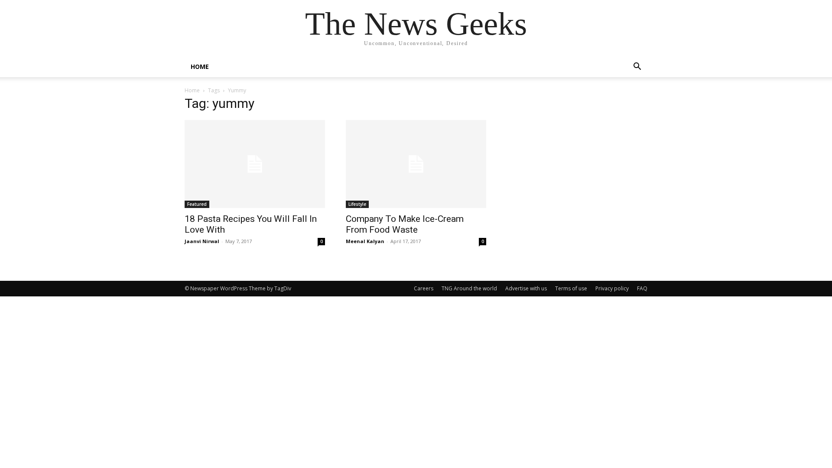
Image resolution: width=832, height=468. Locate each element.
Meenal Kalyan (365, 241)
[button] (637, 67)
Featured (197, 204)
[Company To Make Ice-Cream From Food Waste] (416, 164)
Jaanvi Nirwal (202, 241)
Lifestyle (357, 204)
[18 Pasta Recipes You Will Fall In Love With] (255, 164)
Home (192, 90)
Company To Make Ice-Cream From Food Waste (405, 224)
